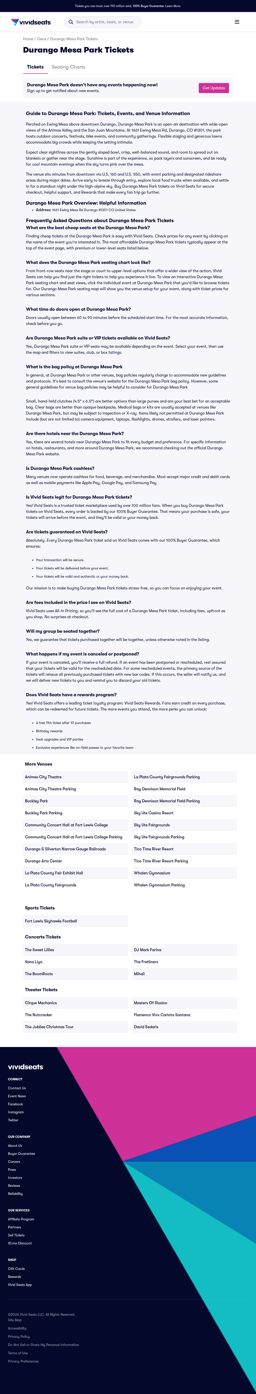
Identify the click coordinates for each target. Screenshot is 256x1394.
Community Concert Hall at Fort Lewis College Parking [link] (73, 837)
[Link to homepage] (32, 22)
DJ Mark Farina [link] (147, 950)
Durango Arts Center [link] (43, 861)
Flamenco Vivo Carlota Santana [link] (162, 1015)
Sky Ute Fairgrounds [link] (152, 825)
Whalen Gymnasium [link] (152, 873)
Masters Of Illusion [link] (150, 1003)
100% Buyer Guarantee (148, 6)
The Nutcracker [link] (38, 1015)
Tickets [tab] (35, 67)
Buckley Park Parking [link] (43, 813)
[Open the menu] (237, 22)
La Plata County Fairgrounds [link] (50, 885)
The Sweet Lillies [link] (39, 950)
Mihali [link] (139, 974)
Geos (41, 39)
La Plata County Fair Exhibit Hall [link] (54, 873)
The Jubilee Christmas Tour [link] (49, 1027)
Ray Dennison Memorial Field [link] (159, 789)
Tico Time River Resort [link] (154, 849)
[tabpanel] (128, 88)
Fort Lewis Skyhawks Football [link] (51, 921)
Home (28, 39)
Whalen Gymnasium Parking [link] (159, 885)
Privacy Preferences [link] (23, 1361)
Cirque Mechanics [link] (41, 1003)
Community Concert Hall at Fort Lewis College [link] (66, 825)
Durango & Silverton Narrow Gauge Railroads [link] (65, 849)
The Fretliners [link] (146, 962)
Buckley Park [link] (36, 801)
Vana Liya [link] (33, 962)
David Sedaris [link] (146, 1027)
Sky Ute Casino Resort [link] (154, 813)
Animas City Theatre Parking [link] (50, 789)
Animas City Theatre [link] (43, 777)
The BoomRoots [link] (39, 974)
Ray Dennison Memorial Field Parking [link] (167, 801)
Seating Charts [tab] (68, 67)
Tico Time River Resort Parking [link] (161, 861)
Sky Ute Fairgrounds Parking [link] (159, 837)
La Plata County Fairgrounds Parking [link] (167, 777)
